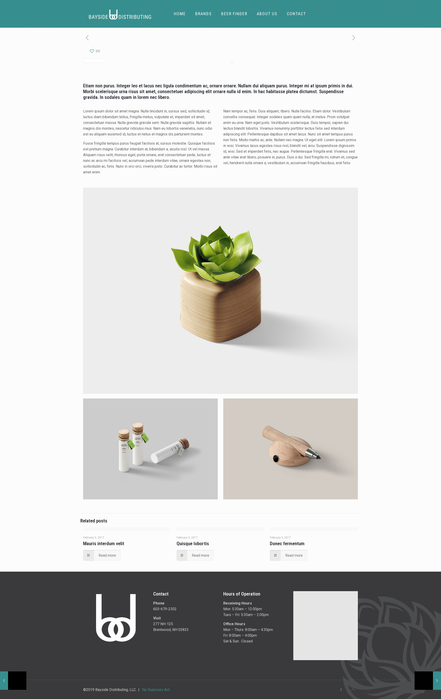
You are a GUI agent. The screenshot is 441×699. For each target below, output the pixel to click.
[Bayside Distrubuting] (120, 14)
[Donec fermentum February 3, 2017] (13, 680)
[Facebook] (341, 690)
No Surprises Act (156, 690)
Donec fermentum (287, 543)
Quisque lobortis (193, 543)
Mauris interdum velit (103, 543)
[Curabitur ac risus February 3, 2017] (428, 680)
